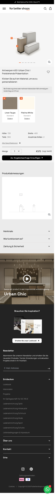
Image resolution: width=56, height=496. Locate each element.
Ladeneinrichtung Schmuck (14, 413)
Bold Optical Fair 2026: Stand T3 (28, 2)
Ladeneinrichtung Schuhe (13, 427)
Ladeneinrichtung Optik (13, 403)
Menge (5, 151)
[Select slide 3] (28, 62)
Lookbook (7, 384)
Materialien (8, 389)
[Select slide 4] (31, 62)
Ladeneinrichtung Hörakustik (15, 408)
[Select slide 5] (34, 62)
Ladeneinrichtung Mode (13, 418)
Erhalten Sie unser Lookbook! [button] (26, 341)
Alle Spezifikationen (10, 143)
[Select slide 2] (26, 62)
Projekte (6, 394)
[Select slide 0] (20, 62)
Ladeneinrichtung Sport (13, 423)
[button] (4, 9)
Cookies (12, 486)
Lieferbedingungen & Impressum (16, 432)
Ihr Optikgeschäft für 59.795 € (15, 399)
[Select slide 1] (23, 62)
